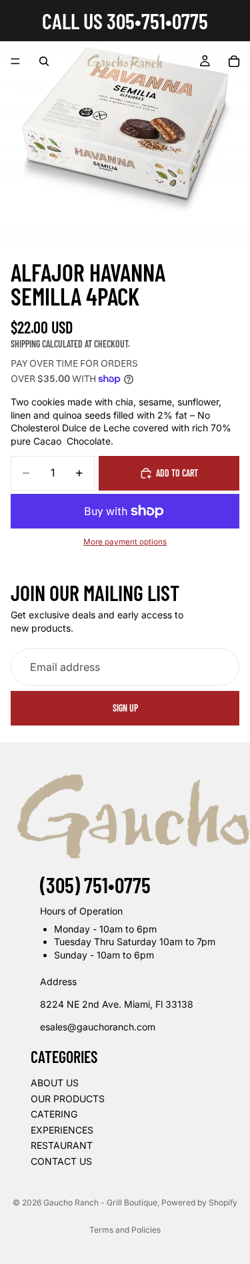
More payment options (125, 541)
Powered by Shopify (199, 1202)
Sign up (125, 708)
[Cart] (234, 61)
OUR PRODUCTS (68, 1098)
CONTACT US (61, 1160)
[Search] (44, 61)
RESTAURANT (62, 1145)
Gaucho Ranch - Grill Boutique (100, 1202)
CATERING (54, 1114)
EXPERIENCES (62, 1129)
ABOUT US (55, 1082)
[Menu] (15, 61)
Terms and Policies (125, 1230)
